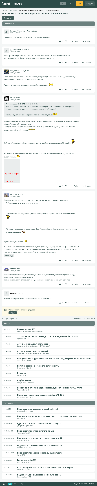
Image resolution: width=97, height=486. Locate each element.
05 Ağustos (7, 395)
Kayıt (79, 4)
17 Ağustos (7, 366)
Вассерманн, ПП (16, 269)
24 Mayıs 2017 (8, 423)
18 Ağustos (7, 336)
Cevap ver (8, 18)
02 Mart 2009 (8, 460)
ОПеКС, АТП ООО (16, 194)
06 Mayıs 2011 (8, 445)
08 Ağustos (7, 380)
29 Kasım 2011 (9, 467)
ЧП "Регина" (15, 98)
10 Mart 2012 (8, 409)
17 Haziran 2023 (9, 453)
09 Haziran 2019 (9, 431)
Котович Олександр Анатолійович (24, 31)
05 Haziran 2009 (9, 438)
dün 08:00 (7, 329)
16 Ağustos (7, 373)
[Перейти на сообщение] (7, 104)
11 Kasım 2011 (9, 475)
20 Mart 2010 (8, 416)
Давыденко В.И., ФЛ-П (19, 50)
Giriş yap (89, 4)
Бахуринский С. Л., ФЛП (19, 71)
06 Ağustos (7, 388)
